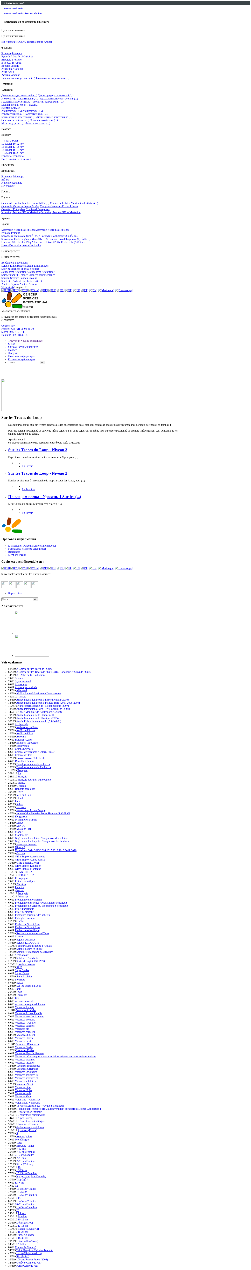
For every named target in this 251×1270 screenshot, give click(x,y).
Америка (6, 68)
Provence (6, 53)
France (21, 782)
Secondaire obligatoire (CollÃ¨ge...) (20, 235)
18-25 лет (6, 152)
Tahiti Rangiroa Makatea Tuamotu (34, 1250)
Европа (5, 65)
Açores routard (23, 681)
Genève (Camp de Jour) (29, 1262)
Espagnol (22, 770)
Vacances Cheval (25, 1034)
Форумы (13, 353)
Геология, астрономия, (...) (16, 101)
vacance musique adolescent (30, 1004)
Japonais (21, 807)
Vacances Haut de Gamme (29, 1053)
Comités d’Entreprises (13, 209)
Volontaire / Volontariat (27, 1099)
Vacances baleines (24, 1025)
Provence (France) (28, 1124)
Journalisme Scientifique (14, 271)
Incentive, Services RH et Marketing (21, 212)
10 (19, 1167)
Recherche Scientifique (27, 924)
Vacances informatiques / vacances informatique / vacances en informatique (55, 1056)
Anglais (22, 696)
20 (17, 1210)
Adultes (22, 1244)
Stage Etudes (22, 970)
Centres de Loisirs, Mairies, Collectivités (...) (25, 203)
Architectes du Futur (27, 727)
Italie (17, 801)
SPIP (19, 967)
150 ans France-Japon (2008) (32, 1259)
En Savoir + (28, 466)
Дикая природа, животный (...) (19, 95)
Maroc (19, 822)
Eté (19, 773)
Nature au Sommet (26, 844)
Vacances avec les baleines (29, 1016)
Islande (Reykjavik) (28, 1228)
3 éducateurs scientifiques (31, 1121)
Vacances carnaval (25, 1031)
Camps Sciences (24, 748)
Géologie (21, 785)
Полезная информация (21, 356)
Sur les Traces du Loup (28, 985)
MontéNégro (22, 1139)
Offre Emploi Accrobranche (30, 856)
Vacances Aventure (25, 1022)
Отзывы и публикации (21, 359)
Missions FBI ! (24, 828)
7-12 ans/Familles (25, 1151)
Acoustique (21, 684)
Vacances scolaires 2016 (28, 1078)
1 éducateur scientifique (29, 1111)
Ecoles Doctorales (11, 245)
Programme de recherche (28, 899)
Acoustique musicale (26, 687)
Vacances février (24, 1047)
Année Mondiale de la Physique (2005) (37, 718)
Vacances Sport (24, 1084)
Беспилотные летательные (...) (19, 117)
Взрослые (7, 155)
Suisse (19, 982)
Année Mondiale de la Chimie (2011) (36, 715)
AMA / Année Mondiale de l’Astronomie (38, 693)
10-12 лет (6, 143)
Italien (19, 804)
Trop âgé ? (22, 1179)
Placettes (21, 884)
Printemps (6, 176)
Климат (5, 107)
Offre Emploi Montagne (28, 868)
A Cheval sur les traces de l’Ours (34, 668)
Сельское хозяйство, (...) (15, 120)
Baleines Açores (23, 739)
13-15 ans (23, 1225)
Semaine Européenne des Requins (34, 951)
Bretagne (6, 59)
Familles (22, 1216)
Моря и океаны (10, 104)
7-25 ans (21, 1158)
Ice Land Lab (23, 795)
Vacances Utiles (23, 1090)
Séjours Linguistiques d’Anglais (35, 945)
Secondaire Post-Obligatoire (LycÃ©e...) (23, 239)
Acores (19, 678)
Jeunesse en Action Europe (30, 810)
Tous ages (21, 994)
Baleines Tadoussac (27, 742)
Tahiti (18, 988)
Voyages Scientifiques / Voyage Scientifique (40, 1105)
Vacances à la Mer (26, 1010)
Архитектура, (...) (11, 110)
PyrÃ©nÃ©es (9, 56)
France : (17, 328)
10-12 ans (23, 1219)
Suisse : (13, 331)
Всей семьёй (8, 159)
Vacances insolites (24, 1062)
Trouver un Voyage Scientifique (25, 340)
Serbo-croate (22, 954)
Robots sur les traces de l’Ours (32, 933)
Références (14, 551)
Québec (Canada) (25, 1234)
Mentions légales (17, 554)
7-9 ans (22, 1213)
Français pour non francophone (34, 779)
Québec (20, 921)
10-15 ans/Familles (26, 1173)
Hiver (4, 185)
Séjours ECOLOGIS (27, 942)
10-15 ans (21, 1170)
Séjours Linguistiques (13, 265)
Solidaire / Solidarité (27, 958)
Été (3, 179)
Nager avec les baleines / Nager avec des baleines (41, 838)
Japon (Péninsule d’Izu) (29, 1253)
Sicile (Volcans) (24, 1164)
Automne (6, 182)
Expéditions (7, 262)
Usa (17, 998)
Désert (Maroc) (24, 1222)
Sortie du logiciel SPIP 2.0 (30, 961)
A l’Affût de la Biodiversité (31, 675)
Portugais (23, 893)
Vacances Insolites (25, 1059)
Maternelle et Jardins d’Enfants (18, 229)
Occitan (20, 853)
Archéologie (21, 724)
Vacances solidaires (25, 1081)
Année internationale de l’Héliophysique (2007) (43, 705)
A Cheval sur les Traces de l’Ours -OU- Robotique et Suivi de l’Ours (53, 671)
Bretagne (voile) (25, 1145)
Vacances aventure (25, 1019)
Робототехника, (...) (12, 113)
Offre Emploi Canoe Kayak (30, 859)
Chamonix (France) (25, 1247)
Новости (13, 349)
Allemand (21, 690)
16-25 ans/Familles (25, 1204)
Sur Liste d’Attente (11, 281)
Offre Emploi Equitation (28, 865)
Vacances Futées (25, 1050)
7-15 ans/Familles (24, 1154)
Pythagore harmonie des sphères (32, 914)
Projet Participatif (24, 908)
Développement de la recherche (33, 764)
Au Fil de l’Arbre (25, 730)
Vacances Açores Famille (28, 1013)
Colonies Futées (23, 755)
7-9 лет (5, 140)
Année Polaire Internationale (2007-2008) (38, 721)
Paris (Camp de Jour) (27, 1265)
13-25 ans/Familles (26, 1194)
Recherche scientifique (27, 930)
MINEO (20, 825)
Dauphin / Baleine (25, 761)
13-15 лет (6, 146)
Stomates (20, 979)
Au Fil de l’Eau (24, 733)
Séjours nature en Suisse (29, 948)
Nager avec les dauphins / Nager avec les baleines (42, 841)
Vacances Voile (23, 1096)
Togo (19, 991)
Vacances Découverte (27, 1044)
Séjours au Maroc (25, 939)
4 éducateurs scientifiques (30, 1127)
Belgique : (14, 334)
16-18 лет (6, 149)
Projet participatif (24, 911)
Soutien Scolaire (10, 278)
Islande (20, 798)
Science (19, 936)
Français (22, 776)
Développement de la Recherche (33, 767)
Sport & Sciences (10, 268)
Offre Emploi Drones (27, 862)
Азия (4, 71)
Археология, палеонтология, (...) (20, 98)
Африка (5, 74)
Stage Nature (22, 973)
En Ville (19, 1182)
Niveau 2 (20, 847)
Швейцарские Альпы (13, 41)
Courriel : (8, 325)
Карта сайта (15, 593)
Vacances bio (22, 1028)
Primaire (5, 232)
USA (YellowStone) (27, 1241)
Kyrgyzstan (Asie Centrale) (31, 1176)
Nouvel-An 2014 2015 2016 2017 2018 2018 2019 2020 (45, 850)
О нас (11, 343)
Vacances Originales (27, 1068)
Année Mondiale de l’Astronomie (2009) (40, 711)
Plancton (19, 887)
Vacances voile (23, 1093)
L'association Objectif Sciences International (32, 545)
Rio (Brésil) (22, 1256)
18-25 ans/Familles (26, 1207)
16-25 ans (23, 1231)
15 (19, 1198)
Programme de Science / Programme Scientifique (41, 905)
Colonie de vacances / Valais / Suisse (35, 751)
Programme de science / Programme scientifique (41, 902)
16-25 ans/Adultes (26, 1201)
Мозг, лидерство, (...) (13, 123)
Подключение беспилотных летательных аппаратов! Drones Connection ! (58, 1108)
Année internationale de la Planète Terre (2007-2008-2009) (48, 702)
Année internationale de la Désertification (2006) (42, 699)
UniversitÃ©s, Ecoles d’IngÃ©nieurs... (22, 242)
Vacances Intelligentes (28, 1065)
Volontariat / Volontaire (27, 1102)
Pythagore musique (25, 918)
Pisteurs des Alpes (24, 881)
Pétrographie (22, 878)
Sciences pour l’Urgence (14, 274)
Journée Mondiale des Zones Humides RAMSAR (43, 813)
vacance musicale (24, 1001)
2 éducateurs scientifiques (31, 1114)
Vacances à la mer (24, 1007)
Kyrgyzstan (21, 816)
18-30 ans (23, 1238)
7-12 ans (21, 1148)
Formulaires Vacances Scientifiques (27, 548)
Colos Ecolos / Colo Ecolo (30, 758)
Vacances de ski (23, 1041)
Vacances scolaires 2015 (28, 1074)
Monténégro (21, 835)
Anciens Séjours (10, 284)
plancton (19, 890)
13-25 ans (21, 1191)
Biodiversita (22, 745)
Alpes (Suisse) (25, 1118)
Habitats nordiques (25, 788)
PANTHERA (25, 871)
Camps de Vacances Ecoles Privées (20, 206)
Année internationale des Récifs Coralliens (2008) (43, 708)
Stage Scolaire (24, 976)
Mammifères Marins (26, 819)
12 (16, 1185)
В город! (6, 62)
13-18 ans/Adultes (26, 1188)
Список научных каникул (23, 346)
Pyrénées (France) (27, 1130)
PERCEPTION (26, 874)
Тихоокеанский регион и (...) (18, 78)
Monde (19, 831)
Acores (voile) (24, 1136)
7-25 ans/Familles (25, 1161)
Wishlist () (7, 287)
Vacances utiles (23, 1087)
